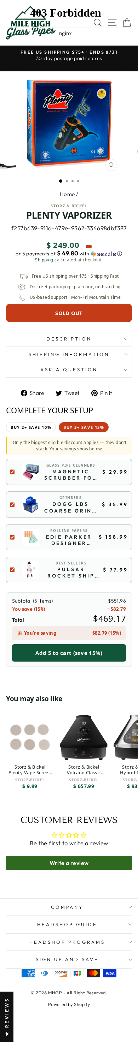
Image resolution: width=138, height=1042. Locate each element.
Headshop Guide (67, 924)
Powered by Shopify (69, 1004)
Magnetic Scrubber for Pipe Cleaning (71, 474)
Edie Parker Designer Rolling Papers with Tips (69, 540)
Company (67, 907)
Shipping (44, 260)
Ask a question (69, 369)
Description (69, 339)
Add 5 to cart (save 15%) (68, 652)
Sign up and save (67, 959)
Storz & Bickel (69, 205)
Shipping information (69, 354)
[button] (69, 253)
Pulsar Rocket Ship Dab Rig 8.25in (71, 572)
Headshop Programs (67, 942)
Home (67, 194)
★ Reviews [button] (7, 1017)
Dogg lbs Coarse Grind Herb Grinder (70, 507)
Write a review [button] (69, 862)
